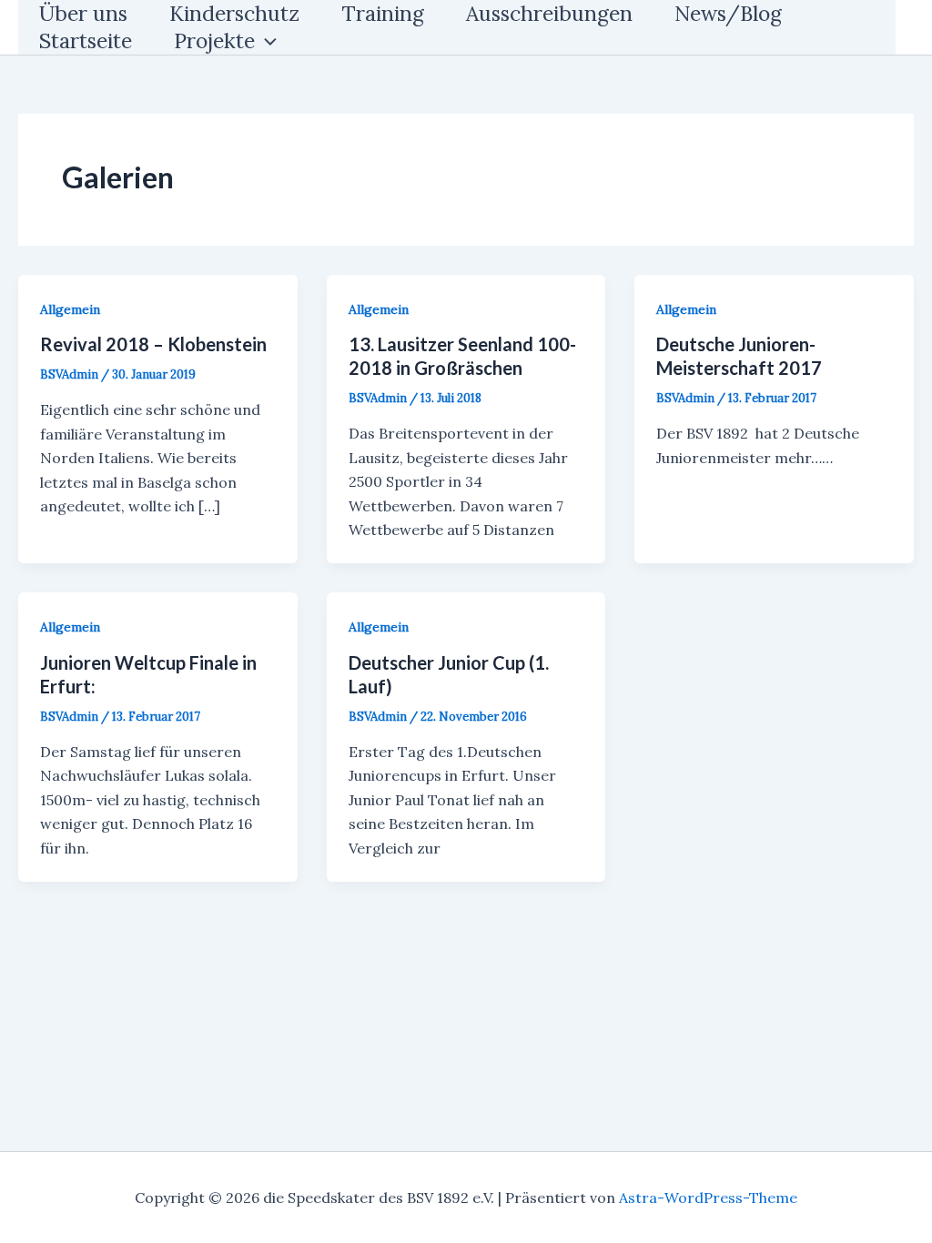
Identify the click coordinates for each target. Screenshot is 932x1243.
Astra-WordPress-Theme (708, 1197)
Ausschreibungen (549, 13)
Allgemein (70, 309)
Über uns (83, 13)
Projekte (214, 40)
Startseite (85, 40)
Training (382, 13)
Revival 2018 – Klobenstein (153, 344)
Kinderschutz (234, 13)
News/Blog (728, 13)
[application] (266, 41)
